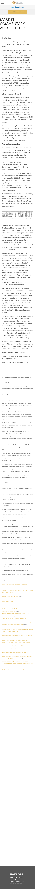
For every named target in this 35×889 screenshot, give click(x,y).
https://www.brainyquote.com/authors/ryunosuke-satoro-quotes (15, 669)
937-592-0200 (18, 883)
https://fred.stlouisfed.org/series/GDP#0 (10, 596)
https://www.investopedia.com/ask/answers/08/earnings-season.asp (16, 648)
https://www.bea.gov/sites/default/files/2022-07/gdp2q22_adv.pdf (15, 584)
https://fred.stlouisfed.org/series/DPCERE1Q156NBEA (13, 605)
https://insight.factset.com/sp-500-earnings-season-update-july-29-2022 (17, 652)
